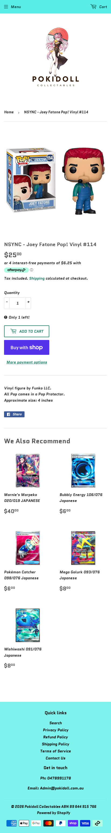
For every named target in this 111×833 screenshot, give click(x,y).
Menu (16, 6)
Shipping (36, 278)
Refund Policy (55, 737)
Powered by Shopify (53, 812)
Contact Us (55, 758)
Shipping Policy (55, 744)
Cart (102, 6)
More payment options (26, 362)
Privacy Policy (55, 730)
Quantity (12, 292)
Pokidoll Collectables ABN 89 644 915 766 (60, 806)
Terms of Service (55, 751)
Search (55, 723)
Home (8, 112)
